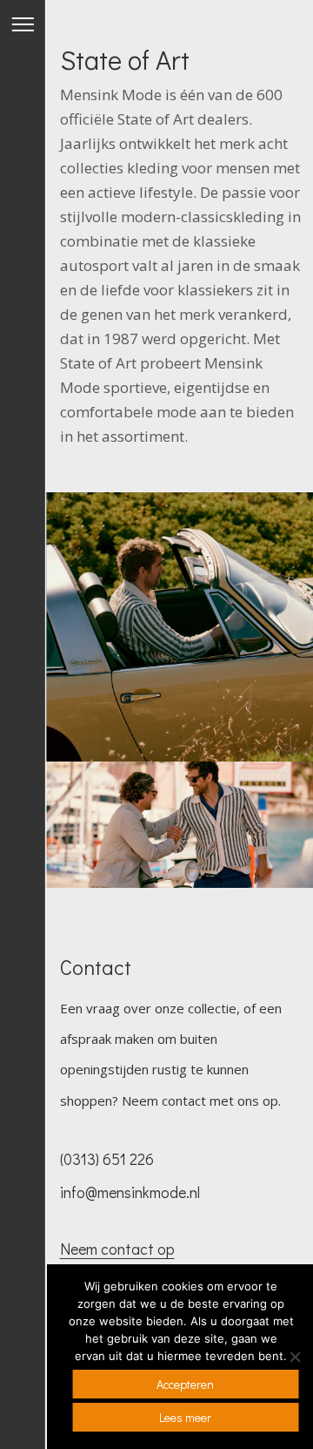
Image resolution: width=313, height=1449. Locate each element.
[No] (294, 1356)
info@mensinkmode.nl (130, 1192)
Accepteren (185, 1384)
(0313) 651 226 (107, 1158)
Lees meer (185, 1417)
